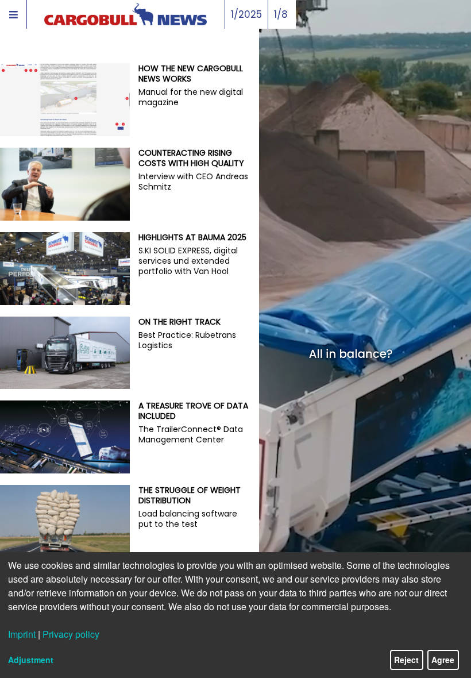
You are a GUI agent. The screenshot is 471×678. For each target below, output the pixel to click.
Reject (406, 659)
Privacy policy (71, 634)
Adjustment (30, 659)
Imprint (22, 634)
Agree (442, 659)
